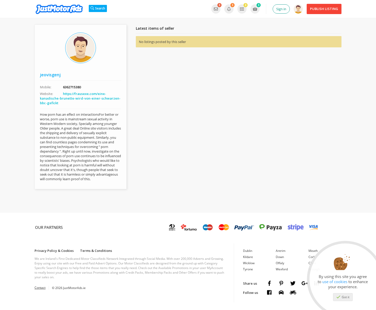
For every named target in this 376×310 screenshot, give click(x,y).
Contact (40, 287)
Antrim (280, 251)
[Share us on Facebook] (269, 283)
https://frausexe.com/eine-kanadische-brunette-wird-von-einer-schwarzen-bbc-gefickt (80, 98)
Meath (313, 251)
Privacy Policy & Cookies (54, 251)
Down (280, 257)
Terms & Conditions (96, 251)
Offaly (280, 263)
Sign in (281, 9)
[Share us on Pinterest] (281, 283)
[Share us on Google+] (304, 283)
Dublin (247, 251)
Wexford (282, 269)
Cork (311, 257)
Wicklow (249, 263)
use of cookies (334, 281)
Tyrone (248, 269)
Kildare (248, 257)
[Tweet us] (292, 283)
